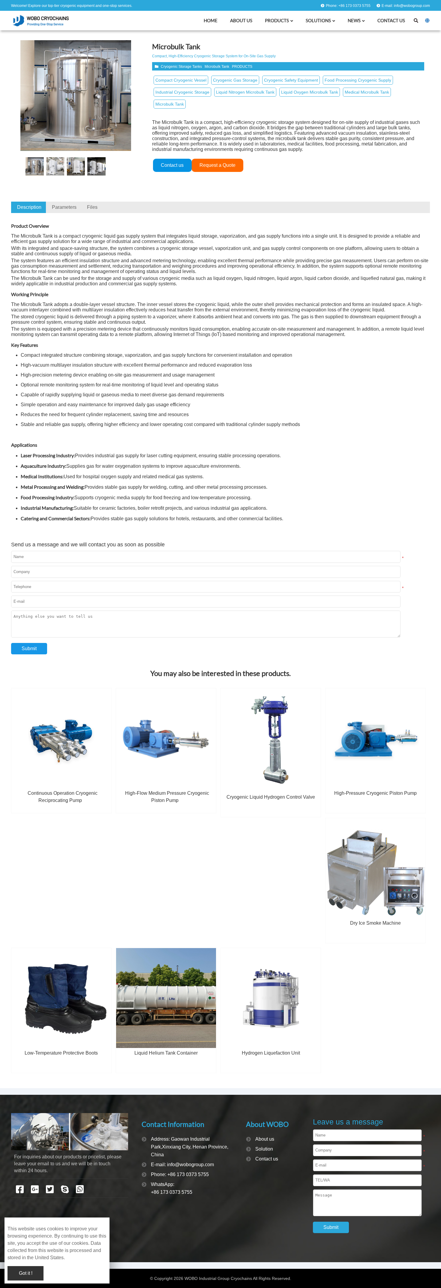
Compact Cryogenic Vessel (180, 80)
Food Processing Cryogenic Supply (358, 80)
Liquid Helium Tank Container (166, 1052)
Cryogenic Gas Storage (235, 80)
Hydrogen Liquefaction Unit (271, 1052)
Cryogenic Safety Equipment (291, 80)
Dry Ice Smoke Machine (375, 923)
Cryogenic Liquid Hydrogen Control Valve (270, 797)
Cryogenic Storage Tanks (181, 67)
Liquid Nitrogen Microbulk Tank (245, 92)
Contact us (172, 165)
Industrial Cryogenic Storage (182, 92)
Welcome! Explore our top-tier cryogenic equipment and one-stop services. (71, 6)
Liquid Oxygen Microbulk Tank (309, 92)
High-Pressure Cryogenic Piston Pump (375, 793)
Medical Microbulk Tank (367, 92)
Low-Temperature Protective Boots (61, 1052)
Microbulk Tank (217, 67)
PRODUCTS (242, 67)
